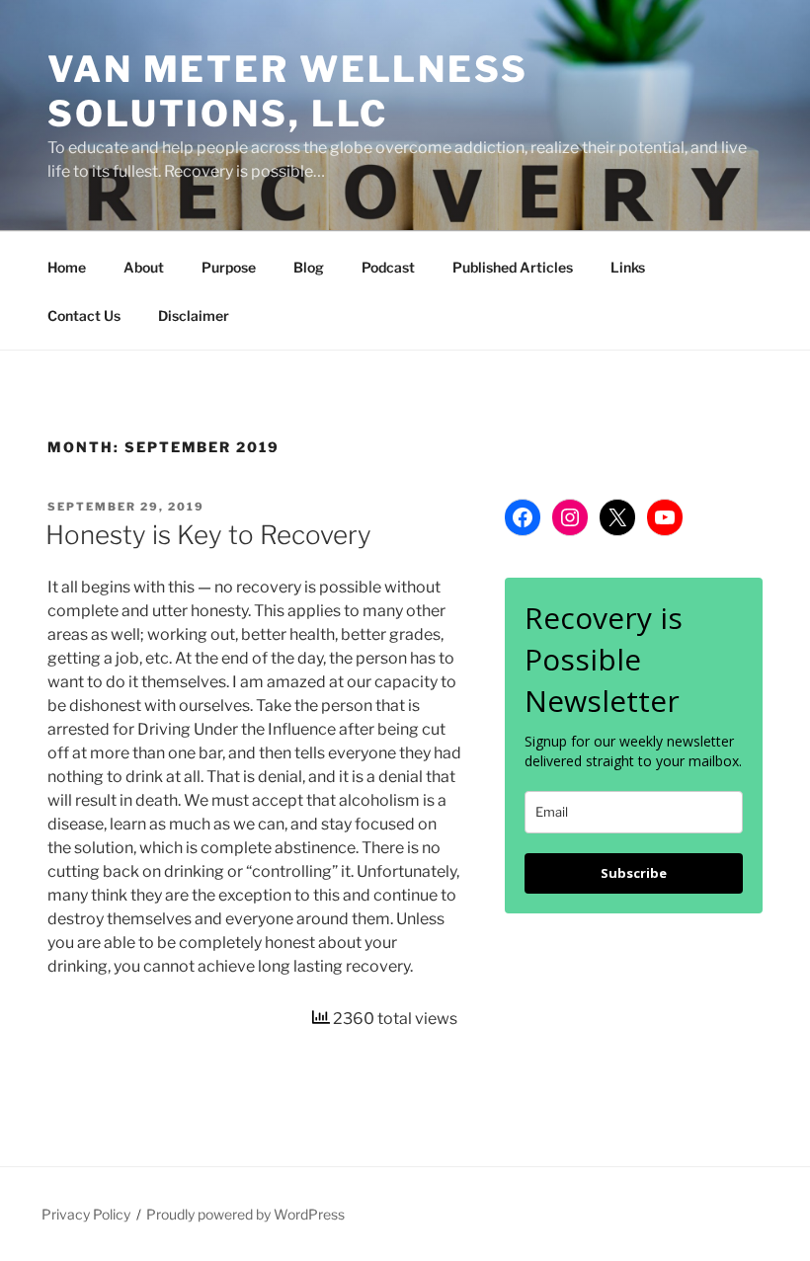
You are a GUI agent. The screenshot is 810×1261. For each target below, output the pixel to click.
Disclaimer (193, 315)
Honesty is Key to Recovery (208, 534)
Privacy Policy (85, 1214)
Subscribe (634, 873)
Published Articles (512, 267)
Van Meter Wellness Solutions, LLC (287, 91)
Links (627, 267)
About (143, 267)
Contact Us (84, 315)
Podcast (388, 267)
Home (66, 267)
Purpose (229, 267)
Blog (308, 267)
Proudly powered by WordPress (245, 1214)
